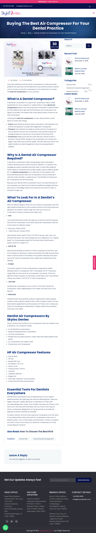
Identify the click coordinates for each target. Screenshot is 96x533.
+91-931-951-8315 (8, 6)
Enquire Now (94, 262)
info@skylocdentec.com (24, 6)
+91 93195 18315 (78, 496)
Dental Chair (23, 439)
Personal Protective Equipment (43, 439)
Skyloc (15, 80)
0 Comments (27, 80)
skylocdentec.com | (46, 531)
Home (23, 33)
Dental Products (72, 91)
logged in (22, 459)
